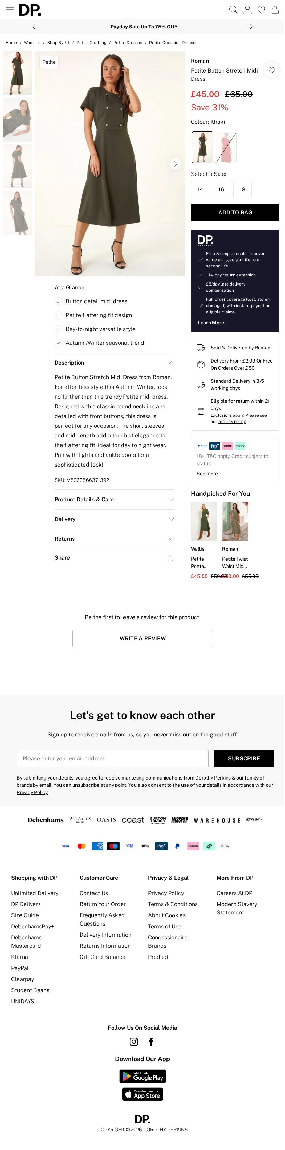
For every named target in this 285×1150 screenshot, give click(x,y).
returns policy (232, 421)
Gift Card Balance (102, 957)
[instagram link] (134, 1042)
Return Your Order (103, 904)
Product (158, 957)
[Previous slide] (34, 26)
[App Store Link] (142, 1085)
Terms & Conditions (173, 904)
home (11, 42)
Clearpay (22, 979)
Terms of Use (164, 926)
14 (200, 189)
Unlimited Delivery (34, 893)
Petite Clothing (91, 42)
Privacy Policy (166, 893)
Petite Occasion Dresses (173, 42)
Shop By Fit (58, 42)
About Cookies (167, 915)
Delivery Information (105, 934)
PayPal (20, 968)
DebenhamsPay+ (32, 926)
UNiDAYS (22, 1001)
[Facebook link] (151, 1042)
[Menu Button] (10, 10)
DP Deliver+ (26, 904)
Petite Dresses (127, 42)
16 (221, 189)
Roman (200, 61)
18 (242, 189)
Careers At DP (234, 893)
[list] (110, 163)
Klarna (19, 957)
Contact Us (94, 893)
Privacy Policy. (32, 792)
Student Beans (30, 990)
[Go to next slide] (175, 163)
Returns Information (105, 946)
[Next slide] (251, 26)
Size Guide (25, 915)
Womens (32, 42)
